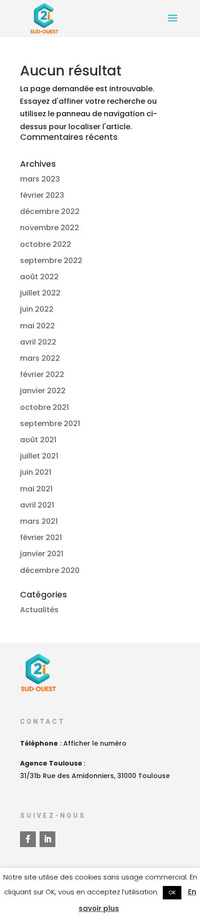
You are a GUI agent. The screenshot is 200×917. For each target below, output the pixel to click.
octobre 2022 (45, 244)
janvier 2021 (41, 553)
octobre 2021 (44, 407)
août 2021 (38, 439)
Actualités (39, 609)
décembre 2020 (50, 570)
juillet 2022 (40, 293)
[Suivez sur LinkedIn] (47, 839)
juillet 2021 (39, 456)
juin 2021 (35, 472)
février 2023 (42, 195)
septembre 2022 (51, 260)
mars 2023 (40, 179)
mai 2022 (37, 325)
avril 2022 (38, 342)
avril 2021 (37, 505)
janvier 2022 (43, 390)
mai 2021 (36, 489)
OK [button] (172, 892)
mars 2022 (40, 358)
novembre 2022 (49, 227)
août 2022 (39, 276)
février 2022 (42, 374)
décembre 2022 (50, 211)
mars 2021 (39, 521)
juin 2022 (36, 309)
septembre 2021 (50, 423)
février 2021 (41, 537)
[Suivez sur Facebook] (28, 839)
